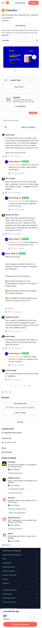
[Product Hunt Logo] (7, 3)
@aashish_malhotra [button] (16, 242)
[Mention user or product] (5, 127)
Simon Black (10, 336)
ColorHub (11, 462)
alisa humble (10, 178)
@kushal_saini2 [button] (14, 165)
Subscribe (21, 3)
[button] (3, 135)
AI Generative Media (16, 489)
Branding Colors (14, 518)
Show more (19, 87)
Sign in (34, 3)
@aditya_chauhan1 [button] (16, 357)
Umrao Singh (14, 161)
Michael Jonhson (12, 215)
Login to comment (28, 127)
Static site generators (17, 513)
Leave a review (20, 413)
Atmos (10, 533)
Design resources (15, 473)
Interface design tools (17, 509)
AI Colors (11, 498)
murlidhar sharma (12, 317)
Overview (5, 40)
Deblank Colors (14, 478)
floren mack (9, 135)
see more (5, 35)
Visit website (20, 26)
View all (20, 422)
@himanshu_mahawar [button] (17, 201)
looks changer (10, 370)
